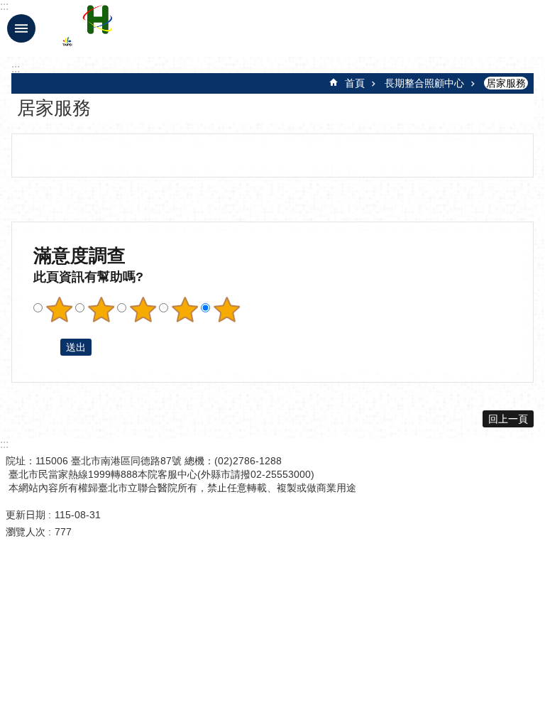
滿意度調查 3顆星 (142, 309)
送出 (46, 347)
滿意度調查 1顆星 (58, 309)
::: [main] (15, 68)
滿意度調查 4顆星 (184, 309)
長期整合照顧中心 (424, 83)
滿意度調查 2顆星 (100, 309)
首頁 (355, 83)
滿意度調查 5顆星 (226, 309)
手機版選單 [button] (21, 28)
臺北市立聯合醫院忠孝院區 (187, 28)
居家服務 (506, 83)
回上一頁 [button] (508, 419)
